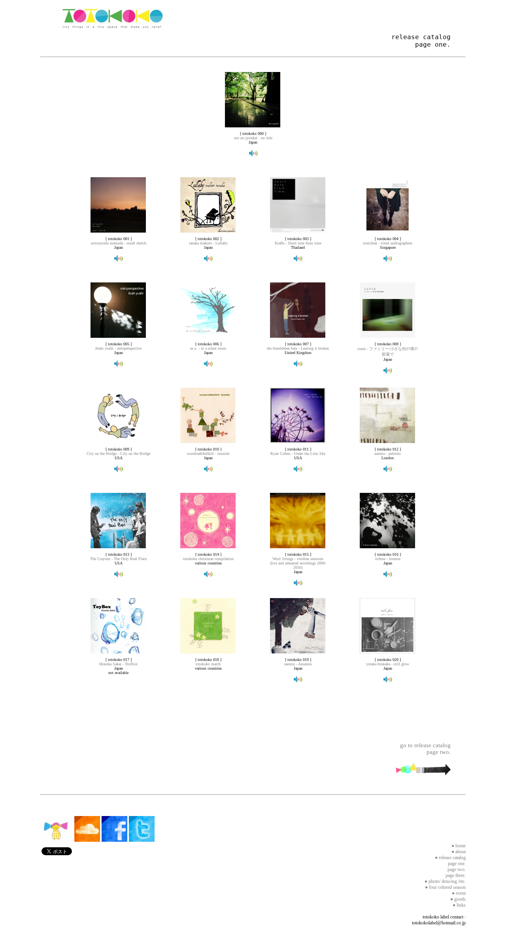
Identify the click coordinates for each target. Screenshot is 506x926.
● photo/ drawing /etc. (445, 881)
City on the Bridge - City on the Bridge (118, 453)
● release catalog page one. (450, 860)
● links (459, 905)
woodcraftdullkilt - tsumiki (208, 453)
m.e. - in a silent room (208, 348)
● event (459, 893)
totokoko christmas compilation (208, 559)
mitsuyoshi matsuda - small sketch (118, 243)
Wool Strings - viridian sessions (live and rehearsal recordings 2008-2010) (298, 563)
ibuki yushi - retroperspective (118, 348)
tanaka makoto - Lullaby (208, 243)
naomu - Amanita (298, 664)
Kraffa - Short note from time (298, 243)
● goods (458, 899)
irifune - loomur (387, 559)
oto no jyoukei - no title (253, 138)
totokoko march (208, 664)
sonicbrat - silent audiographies (387, 243)
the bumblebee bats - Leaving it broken (298, 348)
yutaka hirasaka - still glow (387, 664)
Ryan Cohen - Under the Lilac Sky (298, 453)
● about (458, 851)
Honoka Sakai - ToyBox (118, 664)
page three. (456, 875)
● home (458, 845)
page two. (456, 869)
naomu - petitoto (387, 453)
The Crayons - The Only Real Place (118, 559)
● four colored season (445, 887)
